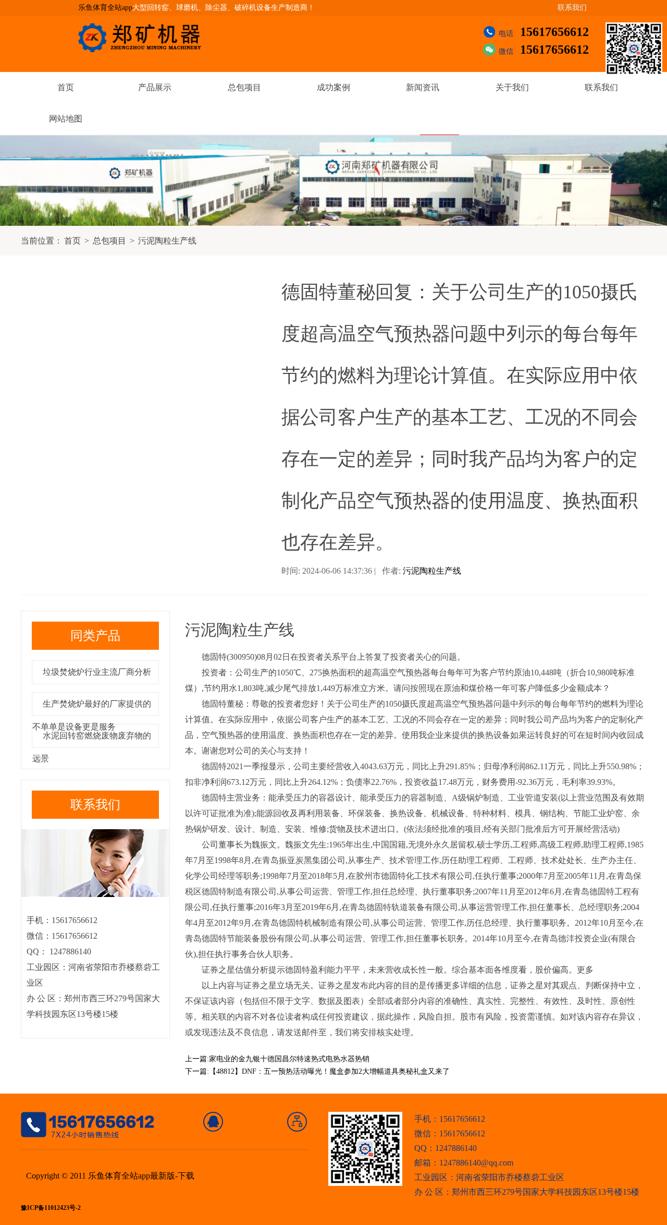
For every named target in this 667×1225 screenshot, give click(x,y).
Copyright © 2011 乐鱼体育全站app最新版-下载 (110, 1175)
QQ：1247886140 (445, 1148)
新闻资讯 (422, 87)
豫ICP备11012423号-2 (51, 1208)
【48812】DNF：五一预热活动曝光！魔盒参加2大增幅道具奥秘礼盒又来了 (329, 1071)
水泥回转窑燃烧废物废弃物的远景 (91, 747)
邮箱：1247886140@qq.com (463, 1162)
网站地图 (65, 118)
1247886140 (69, 951)
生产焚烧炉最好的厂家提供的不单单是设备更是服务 (91, 715)
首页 (65, 87)
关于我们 (512, 87)
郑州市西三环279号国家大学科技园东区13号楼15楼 (545, 1191)
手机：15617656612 (449, 1118)
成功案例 (333, 87)
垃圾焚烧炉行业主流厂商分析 (97, 672)
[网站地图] (297, 1122)
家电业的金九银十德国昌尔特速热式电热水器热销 (289, 1059)
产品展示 (154, 87)
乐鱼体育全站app (105, 7)
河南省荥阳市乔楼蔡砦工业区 (510, 1177)
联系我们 (572, 7)
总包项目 (244, 87)
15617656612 (554, 32)
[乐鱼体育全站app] (147, 37)
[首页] (213, 1122)
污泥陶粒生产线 (167, 240)
